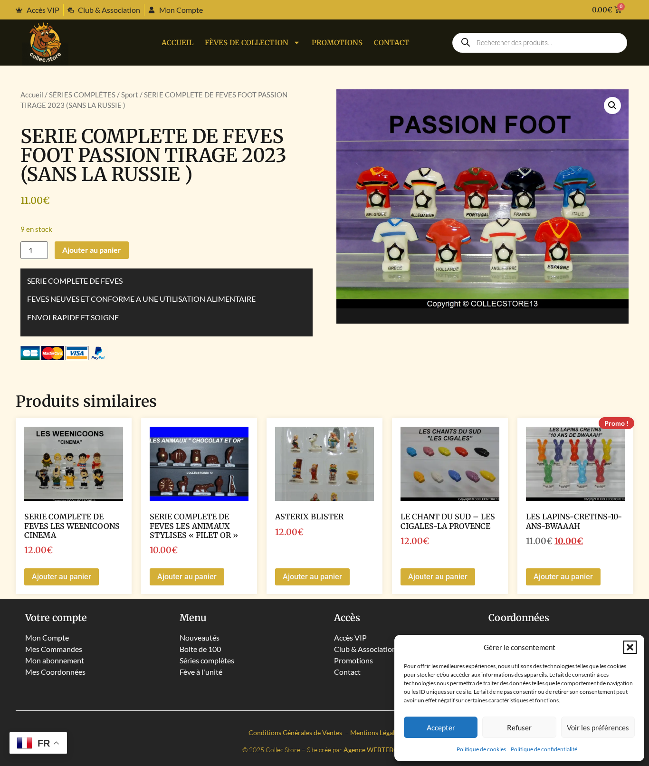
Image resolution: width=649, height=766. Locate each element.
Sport (129, 94)
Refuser (519, 727)
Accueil (177, 42)
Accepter (441, 727)
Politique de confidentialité (544, 749)
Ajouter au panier (91, 249)
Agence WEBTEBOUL (375, 750)
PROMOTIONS (337, 42)
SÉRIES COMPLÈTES (82, 94)
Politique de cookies (481, 749)
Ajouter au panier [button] (61, 576)
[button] (630, 647)
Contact (392, 42)
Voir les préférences (598, 727)
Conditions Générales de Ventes (296, 732)
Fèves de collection (246, 42)
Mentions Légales (375, 732)
